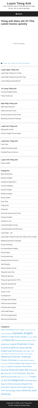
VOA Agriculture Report (8, 299)
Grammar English (6, 217)
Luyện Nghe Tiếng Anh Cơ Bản (11, 73)
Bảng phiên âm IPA (7, 129)
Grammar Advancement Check (11, 114)
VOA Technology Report (9, 315)
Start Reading (5, 264)
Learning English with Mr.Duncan (12, 229)
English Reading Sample (9, 148)
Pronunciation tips (7, 256)
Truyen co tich (5, 291)
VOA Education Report (8, 307)
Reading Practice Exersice (9, 152)
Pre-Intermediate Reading (9, 248)
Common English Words (9, 92)
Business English (6, 178)
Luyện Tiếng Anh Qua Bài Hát (10, 81)
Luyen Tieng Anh (19, 3)
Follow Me (4, 209)
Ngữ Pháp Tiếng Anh (8, 107)
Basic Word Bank (6, 174)
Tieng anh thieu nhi (10, 63)
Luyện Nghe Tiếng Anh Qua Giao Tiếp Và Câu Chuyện (19, 237)
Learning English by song (9, 225)
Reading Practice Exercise (9, 260)
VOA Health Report (7, 311)
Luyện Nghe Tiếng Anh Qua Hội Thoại (13, 77)
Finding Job (5, 205)
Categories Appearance (8, 182)
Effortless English (6, 193)
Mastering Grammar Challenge (11, 118)
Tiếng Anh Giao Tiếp (7, 272)
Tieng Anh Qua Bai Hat (8, 284)
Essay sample (5, 163)
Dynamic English (6, 189)
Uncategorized (24, 63)
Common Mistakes (7, 186)
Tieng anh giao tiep (7, 276)
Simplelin (17, 405)
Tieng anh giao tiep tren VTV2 (10, 280)
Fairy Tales (4, 144)
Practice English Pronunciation (11, 133)
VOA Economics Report (8, 303)
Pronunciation (5, 252)
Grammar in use (6, 221)
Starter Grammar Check (8, 110)
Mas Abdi (26, 405)
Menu (20, 14)
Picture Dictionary (7, 96)
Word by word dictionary (9, 319)
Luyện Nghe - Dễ (27, 351)
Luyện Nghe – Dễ (6, 233)
